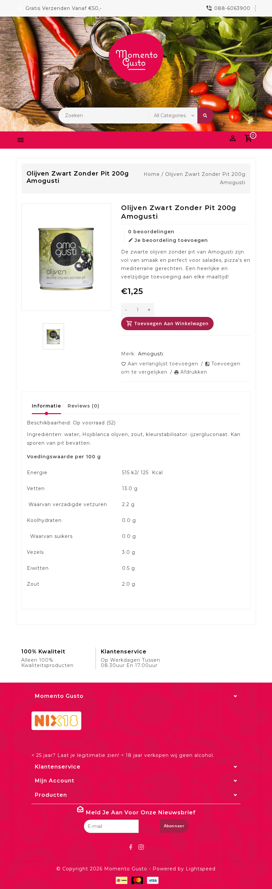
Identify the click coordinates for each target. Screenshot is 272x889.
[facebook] (131, 847)
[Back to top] (252, 869)
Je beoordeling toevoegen (171, 240)
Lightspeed (201, 869)
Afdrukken (193, 372)
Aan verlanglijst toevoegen (164, 364)
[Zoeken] (205, 115)
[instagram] (141, 847)
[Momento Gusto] (136, 58)
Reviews (84, 406)
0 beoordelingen (151, 232)
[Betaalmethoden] (120, 880)
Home (152, 174)
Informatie (46, 406)
